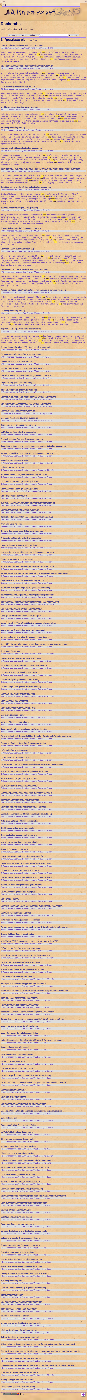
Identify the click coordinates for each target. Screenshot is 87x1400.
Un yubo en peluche (9, 686)
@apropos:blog (61, 644)
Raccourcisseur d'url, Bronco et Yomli (17, 1012)
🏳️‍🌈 (18, 1394)
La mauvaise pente (9, 545)
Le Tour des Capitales (10, 962)
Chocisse (5, 1089)
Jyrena (4, 127)
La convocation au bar (10, 488)
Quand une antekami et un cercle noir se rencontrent (24, 446)
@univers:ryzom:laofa (32, 354)
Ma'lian (4, 310)
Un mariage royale (9, 86)
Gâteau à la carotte (9, 1153)
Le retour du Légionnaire (12, 856)
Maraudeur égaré (8, 679)
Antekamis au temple (10, 821)
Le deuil (4, 495)
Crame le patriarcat (9, 976)
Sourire (4, 1316)
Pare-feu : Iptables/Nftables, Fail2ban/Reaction (21, 736)
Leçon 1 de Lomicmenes (11, 1026)
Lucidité (4, 708)
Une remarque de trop (11, 609)
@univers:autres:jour (22, 361)
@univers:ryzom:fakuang (28, 679)
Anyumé (4, 849)
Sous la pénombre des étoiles (14, 566)
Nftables (4, 1330)
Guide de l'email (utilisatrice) (13, 1160)
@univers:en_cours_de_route (40, 566)
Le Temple (5, 750)
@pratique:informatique (53, 906)
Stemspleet (6, 1379)
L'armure (4, 722)
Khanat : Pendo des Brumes (13, 969)
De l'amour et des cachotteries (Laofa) (18, 66)
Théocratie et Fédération (12, 538)
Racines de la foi (8, 425)
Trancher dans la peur (10, 1245)
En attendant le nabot (10, 368)
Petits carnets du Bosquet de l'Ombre (17, 594)
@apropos (15, 651)
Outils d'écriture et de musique (14, 1104)
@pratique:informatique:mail (55, 573)
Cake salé (5, 1097)
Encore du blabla (8, 934)
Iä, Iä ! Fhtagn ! (7, 1118)
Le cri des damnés (9, 807)
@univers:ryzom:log (34, 45)
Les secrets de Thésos (11, 658)
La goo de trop (7, 382)
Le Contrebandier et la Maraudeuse (16, 375)
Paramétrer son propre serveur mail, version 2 (21, 573)
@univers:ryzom (21, 757)
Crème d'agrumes (9, 1068)
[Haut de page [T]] (83, 1394)
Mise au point (7, 1386)
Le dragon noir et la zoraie (12, 148)
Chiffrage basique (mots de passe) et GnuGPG (21, 906)
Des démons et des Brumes (13, 877)
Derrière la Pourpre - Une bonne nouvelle (19, 397)
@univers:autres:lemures (30, 1238)
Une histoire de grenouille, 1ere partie (17, 552)
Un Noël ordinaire (8, 1174)
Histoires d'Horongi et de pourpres (16, 587)
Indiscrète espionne (9, 389)
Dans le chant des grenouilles (14, 1203)
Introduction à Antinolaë (11, 1167)
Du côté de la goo (8, 672)
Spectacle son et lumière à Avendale (17, 187)
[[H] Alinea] (43, 11)
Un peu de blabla (8, 891)
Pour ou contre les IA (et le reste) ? (16, 1125)
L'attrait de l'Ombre (9, 785)
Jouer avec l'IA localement (12, 983)
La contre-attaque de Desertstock (16, 863)
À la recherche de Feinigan (12, 439)
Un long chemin (7, 1146)
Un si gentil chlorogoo (10, 481)
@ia (26, 460)
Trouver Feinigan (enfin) (11, 228)
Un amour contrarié (9, 870)
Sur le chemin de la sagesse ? (14, 474)
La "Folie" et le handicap (11, 1132)
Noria (3, 898)
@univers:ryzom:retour (26, 425)
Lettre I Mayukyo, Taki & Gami (14, 623)
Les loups (5, 913)
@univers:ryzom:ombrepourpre (22, 708)
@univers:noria (12, 898)
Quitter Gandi (7, 1337)
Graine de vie (6, 559)
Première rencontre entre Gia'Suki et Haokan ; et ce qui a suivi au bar (31, 169)
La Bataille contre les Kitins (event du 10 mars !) (22, 1040)
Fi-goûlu (4, 1061)
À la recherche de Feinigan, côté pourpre (19, 503)
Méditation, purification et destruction (17, 453)
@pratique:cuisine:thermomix (24, 1372)
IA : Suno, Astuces (9, 1358)
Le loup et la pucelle (9, 1238)
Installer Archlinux (9, 998)
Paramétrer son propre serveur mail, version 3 (21, 927)
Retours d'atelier (8, 1309)
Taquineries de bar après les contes (17, 404)
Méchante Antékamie (10, 418)
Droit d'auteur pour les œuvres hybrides (18, 955)
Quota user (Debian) (10, 1005)
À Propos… (5, 651)
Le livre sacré (7, 361)
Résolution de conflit (10, 884)
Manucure (5, 715)
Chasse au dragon (9, 411)
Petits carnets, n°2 (9, 778)
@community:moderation (35, 729)
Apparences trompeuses (12, 329)
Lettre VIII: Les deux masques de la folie (18, 764)
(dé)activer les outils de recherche (23, 35)
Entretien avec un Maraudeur (14, 665)
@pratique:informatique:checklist (41, 1160)
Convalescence (7, 1252)
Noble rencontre (8, 249)
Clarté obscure (7, 828)
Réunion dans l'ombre (10, 207)
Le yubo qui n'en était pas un (13, 580)
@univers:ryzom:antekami (32, 368)
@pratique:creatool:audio (22, 1379)
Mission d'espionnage (10, 1188)
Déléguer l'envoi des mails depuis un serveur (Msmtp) (25, 1344)
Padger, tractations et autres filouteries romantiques (24, 290)
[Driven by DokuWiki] (13, 1394)
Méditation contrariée (10, 107)
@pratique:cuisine (23, 1047)
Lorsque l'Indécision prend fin (14, 1231)
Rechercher (1, 5)
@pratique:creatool (37, 1104)
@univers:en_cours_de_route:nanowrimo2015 (37, 941)
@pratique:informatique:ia (68, 1351)
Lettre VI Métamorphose (12, 814)
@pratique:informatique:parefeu (56, 736)
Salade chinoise (7, 1047)
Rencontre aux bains (10, 800)
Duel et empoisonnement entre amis (17, 792)
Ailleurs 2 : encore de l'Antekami (15, 771)
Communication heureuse (12, 729)
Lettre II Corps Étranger (11, 1075)
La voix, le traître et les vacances (15, 1273)
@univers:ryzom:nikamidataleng (41, 623)
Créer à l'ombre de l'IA (10, 467)
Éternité (4, 835)
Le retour (5, 1217)
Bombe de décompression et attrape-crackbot (21, 1019)
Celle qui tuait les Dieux (11, 616)
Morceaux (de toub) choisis (13, 637)
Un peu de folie (7, 757)
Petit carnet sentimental (11, 354)
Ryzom (4, 1280)
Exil (2, 1294)
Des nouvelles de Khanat (12, 1259)
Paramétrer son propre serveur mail (17, 602)
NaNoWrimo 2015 (8, 941)
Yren (3, 524)
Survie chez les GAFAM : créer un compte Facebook (24, 990)
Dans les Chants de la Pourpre (14, 1287)
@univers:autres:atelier (20, 913)
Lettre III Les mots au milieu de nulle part (18, 1082)
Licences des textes (9, 701)
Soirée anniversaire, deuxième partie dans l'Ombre (23, 1195)
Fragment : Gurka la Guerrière (14, 743)
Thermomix (6, 1372)
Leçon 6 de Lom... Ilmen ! (12, 1033)
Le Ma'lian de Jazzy (9, 432)
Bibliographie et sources (11, 1139)
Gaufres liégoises (8, 1054)
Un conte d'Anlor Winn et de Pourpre (17, 1111)
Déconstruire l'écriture (11, 693)
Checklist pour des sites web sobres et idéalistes (22, 1365)
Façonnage (5, 1224)
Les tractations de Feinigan (12, 45)
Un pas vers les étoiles (11, 1323)
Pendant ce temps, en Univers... (15, 517)
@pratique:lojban (30, 1026)
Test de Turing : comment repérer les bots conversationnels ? (28, 1351)
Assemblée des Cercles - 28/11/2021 (17, 347)
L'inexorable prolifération (12, 1302)
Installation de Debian (10, 920)
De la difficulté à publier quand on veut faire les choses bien (27, 644)
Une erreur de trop (9, 842)
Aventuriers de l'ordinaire (12, 1266)
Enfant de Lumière (9, 948)
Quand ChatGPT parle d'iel (12, 460)
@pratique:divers (18, 715)
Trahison (4, 1210)
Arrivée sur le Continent (11, 1181)
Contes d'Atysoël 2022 (11, 510)
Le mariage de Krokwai (11, 630)
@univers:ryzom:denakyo (22, 1224)
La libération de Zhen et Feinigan (15, 269)
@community (28, 1132)
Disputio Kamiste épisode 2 (13, 531)
